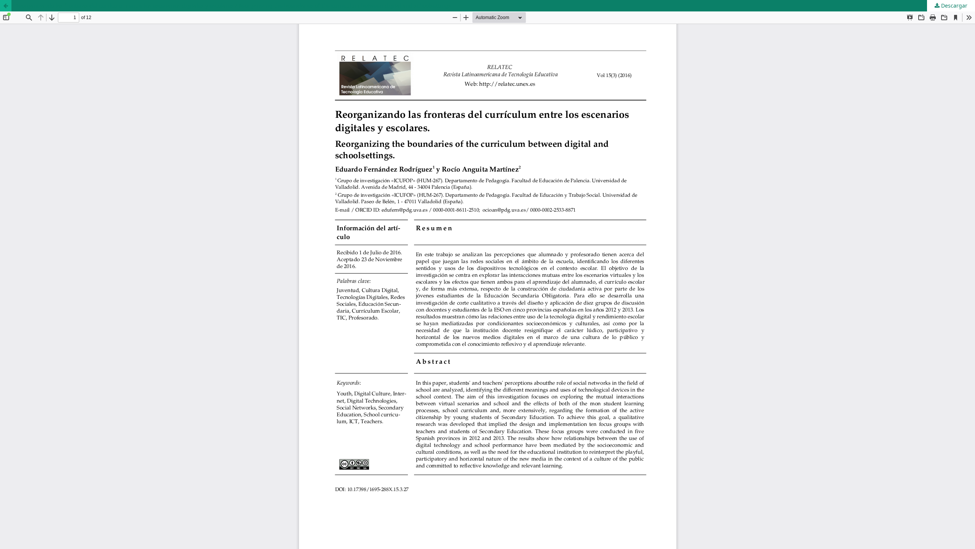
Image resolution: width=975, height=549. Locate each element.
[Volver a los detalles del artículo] (5, 5)
